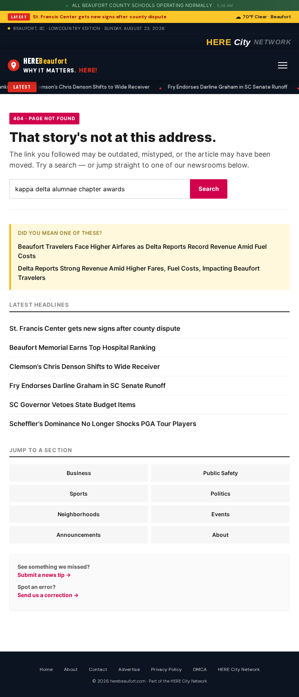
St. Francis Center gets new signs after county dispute (100, 17)
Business (79, 473)
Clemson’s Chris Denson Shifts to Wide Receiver (87, 87)
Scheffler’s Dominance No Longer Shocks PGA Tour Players (102, 424)
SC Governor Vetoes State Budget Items (72, 405)
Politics (220, 493)
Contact (98, 669)
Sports (79, 493)
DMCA (200, 669)
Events (220, 514)
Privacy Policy (166, 669)
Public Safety (220, 473)
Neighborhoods (79, 514)
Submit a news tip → (44, 574)
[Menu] (282, 65)
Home (46, 669)
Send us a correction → (48, 595)
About (220, 534)
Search (209, 188)
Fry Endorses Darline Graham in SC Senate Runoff (223, 87)
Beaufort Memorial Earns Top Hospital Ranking (82, 347)
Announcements (78, 534)
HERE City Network (239, 669)
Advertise (129, 669)
